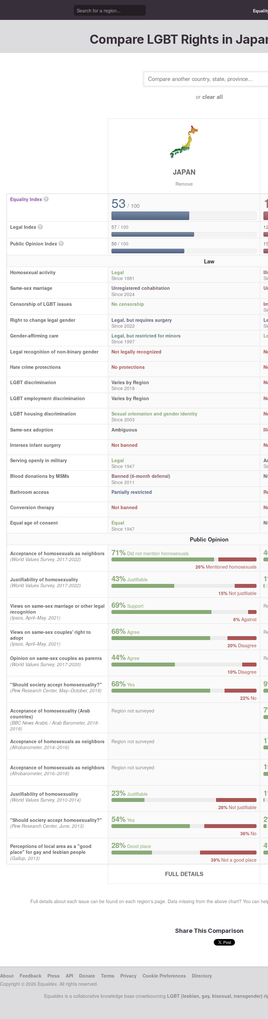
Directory (202, 975)
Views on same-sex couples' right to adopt (50, 635)
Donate (87, 975)
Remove (184, 183)
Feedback (31, 975)
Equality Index (26, 199)
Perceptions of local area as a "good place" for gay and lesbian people (51, 849)
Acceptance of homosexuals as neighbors (57, 553)
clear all (212, 97)
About (7, 975)
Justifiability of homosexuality (44, 579)
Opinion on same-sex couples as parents (56, 658)
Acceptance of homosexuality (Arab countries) (50, 713)
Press (53, 975)
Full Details (184, 874)
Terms (107, 975)
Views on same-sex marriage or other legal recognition (57, 609)
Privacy (128, 975)
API (69, 975)
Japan (184, 172)
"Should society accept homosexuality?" (56, 684)
